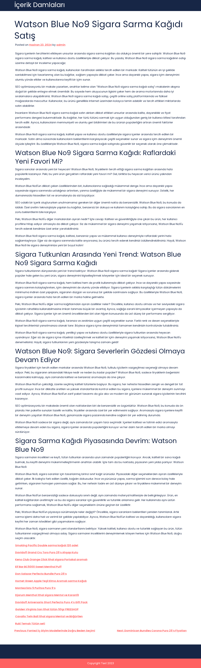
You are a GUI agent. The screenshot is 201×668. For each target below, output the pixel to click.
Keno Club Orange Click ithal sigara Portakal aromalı (51, 559)
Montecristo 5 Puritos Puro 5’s (35, 588)
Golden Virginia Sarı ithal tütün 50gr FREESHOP (47, 609)
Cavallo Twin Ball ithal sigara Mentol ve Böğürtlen (49, 616)
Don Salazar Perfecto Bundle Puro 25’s (41, 574)
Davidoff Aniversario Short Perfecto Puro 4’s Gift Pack (51, 602)
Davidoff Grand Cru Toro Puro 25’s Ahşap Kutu (46, 552)
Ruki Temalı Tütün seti (30, 623)
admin (60, 45)
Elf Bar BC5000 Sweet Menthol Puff (38, 566)
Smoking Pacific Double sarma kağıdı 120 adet (46, 545)
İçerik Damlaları (39, 5)
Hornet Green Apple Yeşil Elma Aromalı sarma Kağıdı (51, 581)
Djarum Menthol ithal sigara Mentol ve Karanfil (47, 595)
